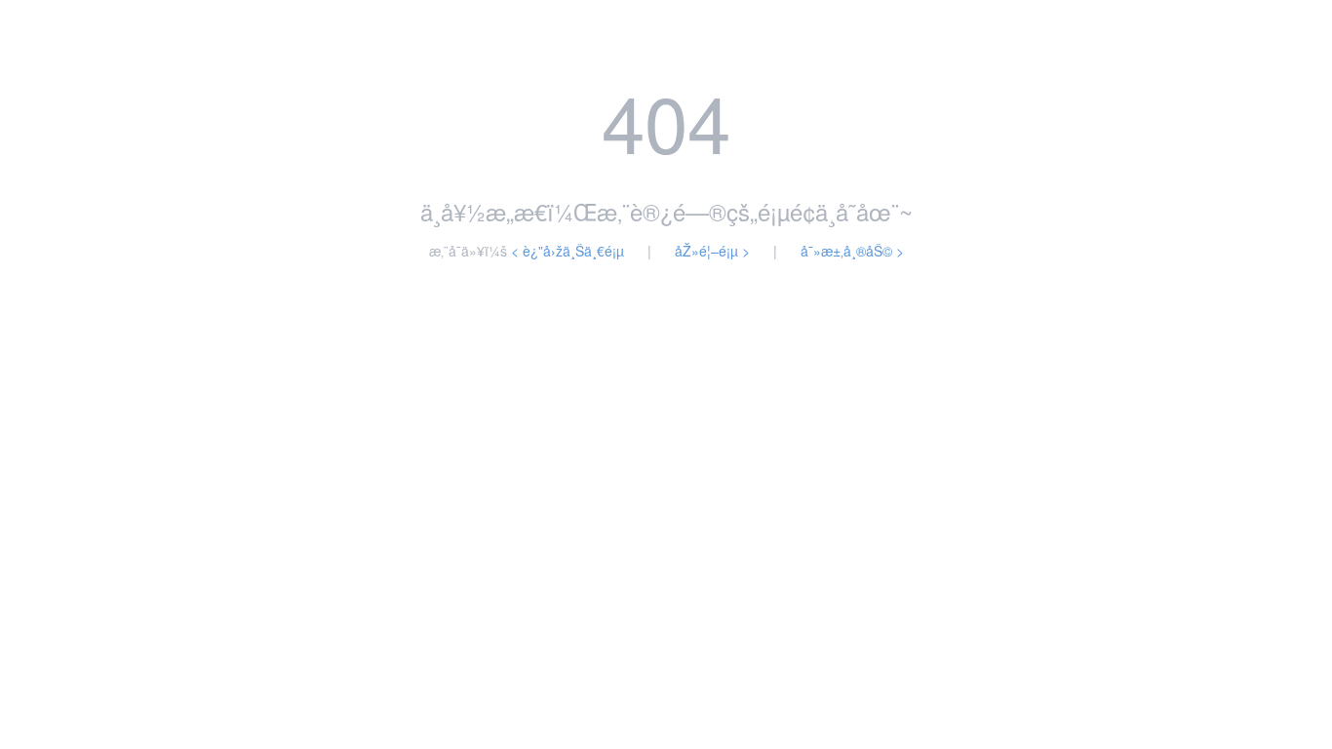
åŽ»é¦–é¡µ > (712, 250)
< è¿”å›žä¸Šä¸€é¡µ (567, 250)
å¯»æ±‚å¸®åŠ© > (852, 250)
